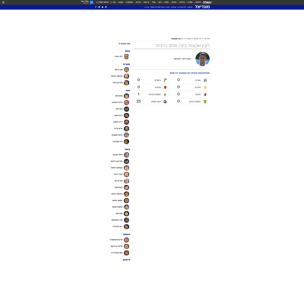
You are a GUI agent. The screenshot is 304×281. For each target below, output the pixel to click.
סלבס (166, 2)
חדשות (198, 2)
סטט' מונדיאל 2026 (157, 7)
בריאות (146, 2)
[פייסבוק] (95, 7)
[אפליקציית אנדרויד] (105, 7)
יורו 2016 (197, 39)
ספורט (190, 2)
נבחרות (173, 7)
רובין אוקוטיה (176, 39)
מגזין (167, 7)
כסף (160, 2)
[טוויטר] (99, 7)
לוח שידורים (182, 7)
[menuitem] (197, 2)
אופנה (120, 2)
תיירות (138, 2)
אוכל (154, 2)
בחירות (182, 2)
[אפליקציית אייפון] (102, 7)
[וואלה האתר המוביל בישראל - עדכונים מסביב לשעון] (207, 2)
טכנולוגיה (129, 2)
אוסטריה (187, 39)
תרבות (174, 2)
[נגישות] (3, 2)
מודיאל (207, 39)
